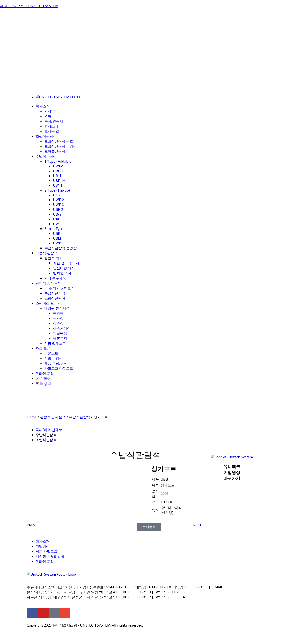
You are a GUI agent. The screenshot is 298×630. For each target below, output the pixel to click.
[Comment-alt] (54, 613)
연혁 (47, 116)
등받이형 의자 (64, 268)
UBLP (57, 238)
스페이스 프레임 (48, 303)
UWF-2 (58, 199)
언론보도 (51, 353)
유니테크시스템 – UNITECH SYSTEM (29, 5)
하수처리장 (61, 328)
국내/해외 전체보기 (59, 288)
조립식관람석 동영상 (60, 146)
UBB (56, 233)
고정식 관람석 (46, 252)
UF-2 (57, 195)
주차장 (58, 318)
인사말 (49, 111)
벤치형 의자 (62, 273)
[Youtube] (43, 613)
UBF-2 (58, 209)
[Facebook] (32, 613)
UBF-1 (58, 171)
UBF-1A (59, 180)
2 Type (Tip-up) (57, 190)
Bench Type (54, 228)
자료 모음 (43, 348)
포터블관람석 (54, 151)
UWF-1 (58, 166)
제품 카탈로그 (46, 551)
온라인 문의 (45, 373)
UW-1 (57, 185)
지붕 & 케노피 (55, 343)
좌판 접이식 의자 (66, 263)
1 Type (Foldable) (58, 161)
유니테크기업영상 (232, 472)
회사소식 (51, 126)
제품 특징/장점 (55, 363)
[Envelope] (65, 613)
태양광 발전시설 (57, 308)
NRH (57, 219)
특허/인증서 (53, 121)
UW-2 (57, 223)
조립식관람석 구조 (58, 141)
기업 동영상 (53, 358)
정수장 (58, 323)
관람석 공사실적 (48, 283)
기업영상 (43, 546)
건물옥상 (60, 333)
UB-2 (57, 214)
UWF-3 (58, 204)
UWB (57, 243)
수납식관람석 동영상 (60, 247)
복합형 (58, 313)
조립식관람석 (46, 136)
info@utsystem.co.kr (240, 587)
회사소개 (43, 106)
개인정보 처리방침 (50, 556)
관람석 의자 (53, 257)
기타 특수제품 (55, 278)
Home (31, 416)
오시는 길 (51, 131)
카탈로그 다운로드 (58, 368)
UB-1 (57, 175)
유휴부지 (60, 338)
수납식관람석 (46, 156)
